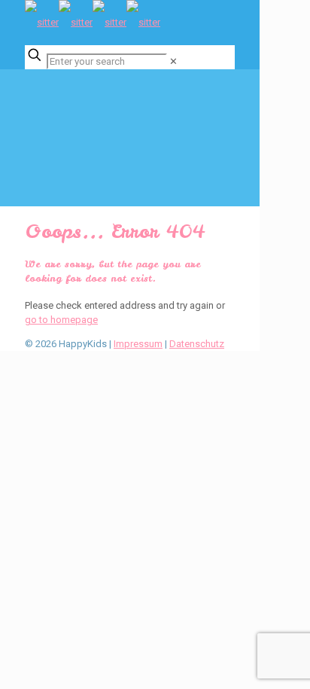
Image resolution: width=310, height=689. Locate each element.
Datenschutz (196, 343)
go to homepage (61, 319)
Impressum (138, 343)
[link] (173, 61)
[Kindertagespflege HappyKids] (92, 22)
